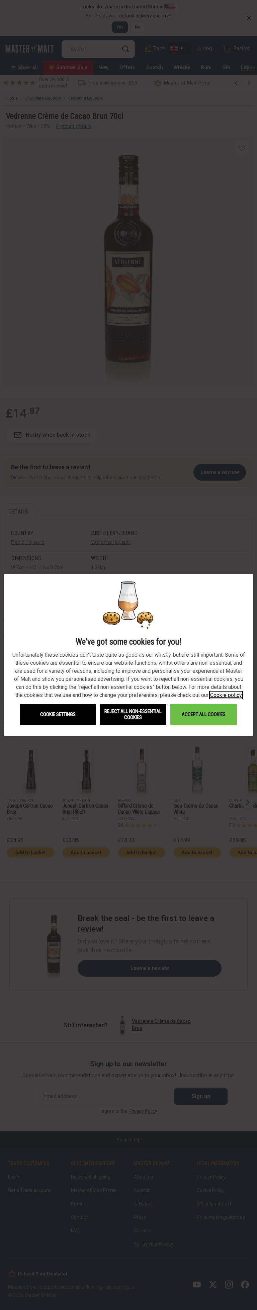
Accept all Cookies (204, 714)
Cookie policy (226, 695)
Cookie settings (58, 714)
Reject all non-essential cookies (133, 714)
